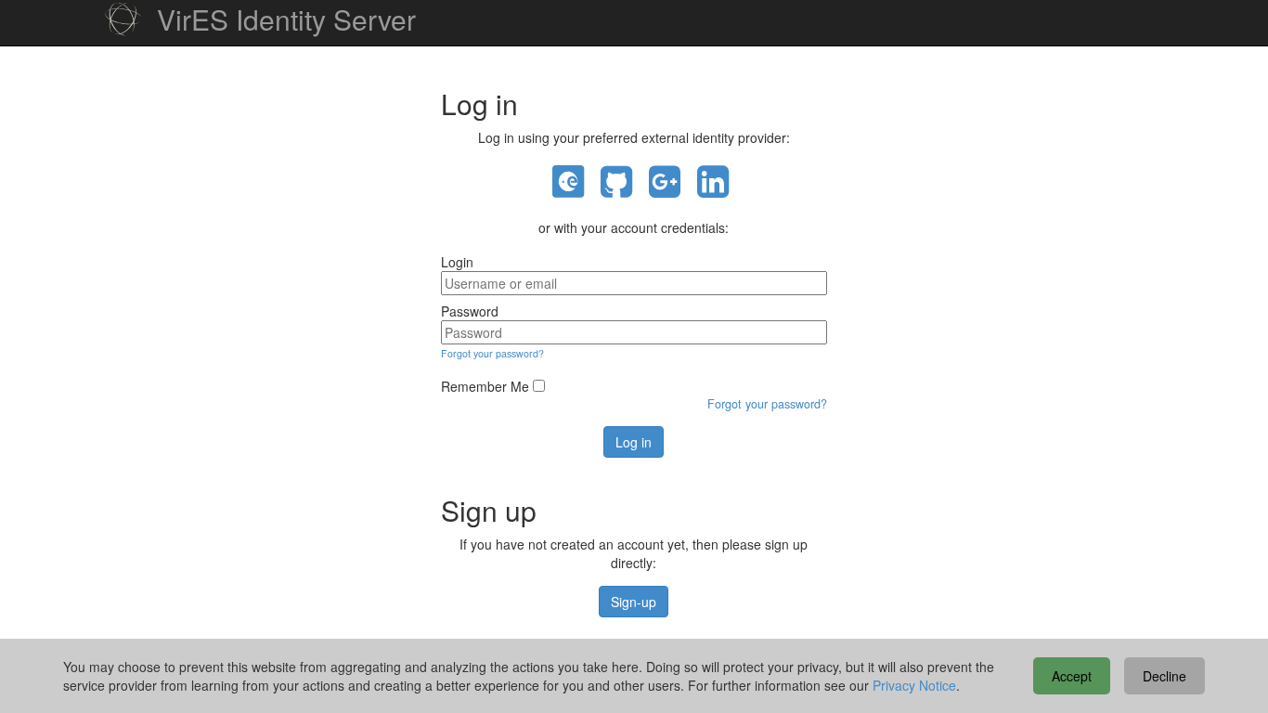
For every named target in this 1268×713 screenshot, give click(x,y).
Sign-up (633, 601)
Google (664, 182)
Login (457, 262)
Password (469, 311)
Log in (633, 442)
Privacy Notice (914, 685)
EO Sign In (568, 182)
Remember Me (485, 386)
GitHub (616, 182)
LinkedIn (713, 182)
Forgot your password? (492, 353)
